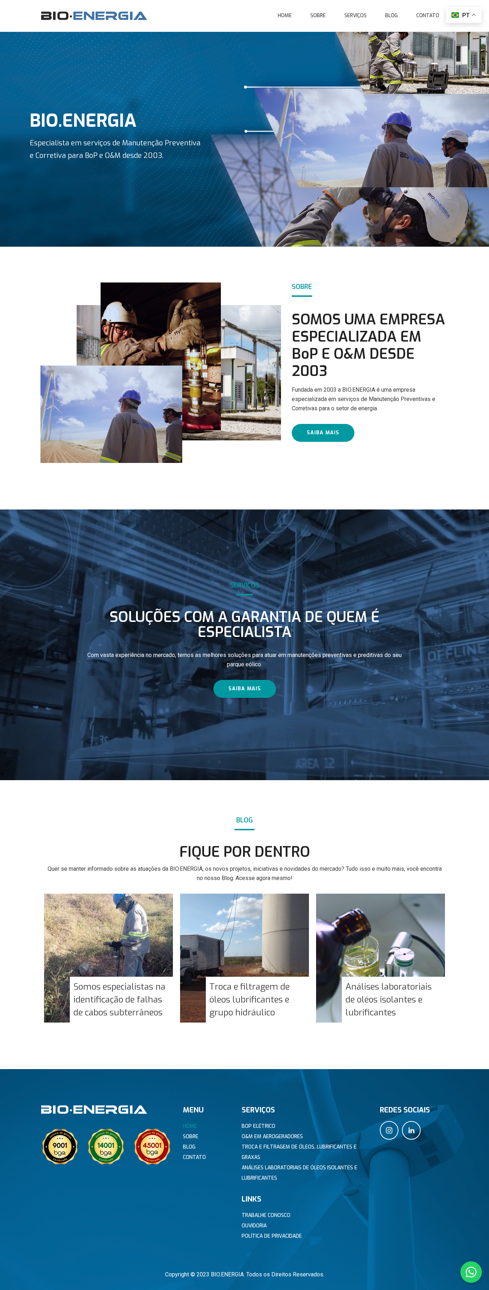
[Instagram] (389, 1130)
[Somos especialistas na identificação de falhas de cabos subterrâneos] (108, 958)
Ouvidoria (254, 1225)
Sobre (318, 15)
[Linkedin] (411, 1130)
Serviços (355, 15)
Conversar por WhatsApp (435, 1272)
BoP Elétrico (258, 1126)
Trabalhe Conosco (266, 1215)
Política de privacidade (272, 1236)
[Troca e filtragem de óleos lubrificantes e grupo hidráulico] (244, 958)
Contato (427, 15)
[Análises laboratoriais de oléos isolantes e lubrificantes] (380, 958)
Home (285, 15)
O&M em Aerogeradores (272, 1136)
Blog (391, 15)
